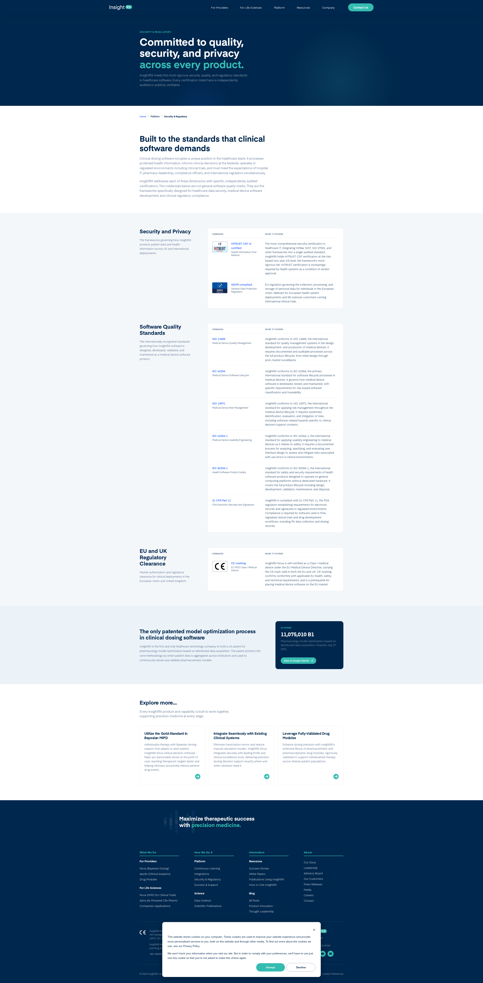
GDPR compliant (241, 284)
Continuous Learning (207, 868)
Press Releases (313, 884)
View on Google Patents (296, 660)
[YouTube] (323, 954)
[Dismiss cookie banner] (314, 929)
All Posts (254, 900)
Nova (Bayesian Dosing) (154, 868)
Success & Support (206, 885)
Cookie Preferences (332, 973)
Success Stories (259, 868)
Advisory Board (313, 873)
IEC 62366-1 (220, 436)
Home (143, 116)
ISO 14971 (218, 403)
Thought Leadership (261, 911)
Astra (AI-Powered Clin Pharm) (158, 900)
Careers (309, 895)
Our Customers (313, 879)
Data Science (202, 900)
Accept (270, 967)
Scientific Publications (208, 906)
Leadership (311, 868)
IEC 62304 (218, 371)
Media (307, 890)
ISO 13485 (218, 339)
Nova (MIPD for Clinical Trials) (158, 895)
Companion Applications (155, 906)
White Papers (257, 874)
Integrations (201, 874)
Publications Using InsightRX (266, 879)
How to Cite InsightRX (263, 885)
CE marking (238, 563)
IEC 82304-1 (220, 468)
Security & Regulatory (207, 879)
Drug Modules (148, 879)
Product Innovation (261, 906)
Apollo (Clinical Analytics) (155, 874)
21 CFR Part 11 (221, 500)
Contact (309, 900)
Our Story (310, 862)
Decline (301, 967)
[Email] (331, 954)
